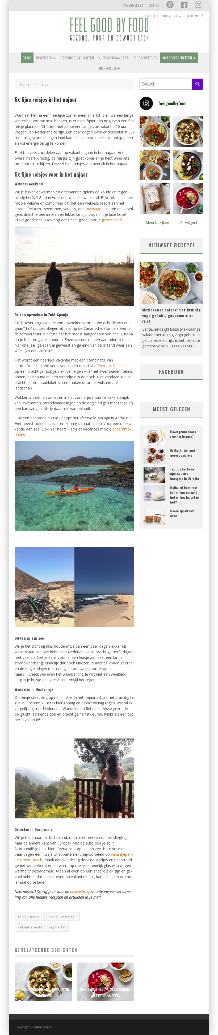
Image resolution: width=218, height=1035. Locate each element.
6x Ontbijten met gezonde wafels (182, 452)
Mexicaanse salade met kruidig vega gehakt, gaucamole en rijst (171, 315)
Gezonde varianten (77, 57)
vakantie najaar (62, 916)
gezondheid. (112, 219)
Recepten (44, 57)
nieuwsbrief (79, 891)
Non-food (107, 68)
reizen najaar (29, 916)
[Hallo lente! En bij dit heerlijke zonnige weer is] (155, 131)
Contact (155, 5)
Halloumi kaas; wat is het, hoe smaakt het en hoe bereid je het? (184, 494)
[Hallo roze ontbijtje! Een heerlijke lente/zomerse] (188, 198)
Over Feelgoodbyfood (161, 16)
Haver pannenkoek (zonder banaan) (183, 434)
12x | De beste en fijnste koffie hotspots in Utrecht (184, 474)
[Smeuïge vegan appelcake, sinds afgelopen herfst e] (155, 198)
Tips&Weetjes (145, 57)
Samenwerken (133, 5)
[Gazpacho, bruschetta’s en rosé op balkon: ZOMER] (155, 165)
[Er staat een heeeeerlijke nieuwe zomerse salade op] (188, 131)
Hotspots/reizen (177, 57)
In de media (194, 16)
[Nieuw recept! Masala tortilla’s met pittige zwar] (188, 165)
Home (24, 84)
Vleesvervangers (113, 57)
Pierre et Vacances (113, 365)
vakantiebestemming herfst (42, 927)
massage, (94, 208)
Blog (27, 57)
